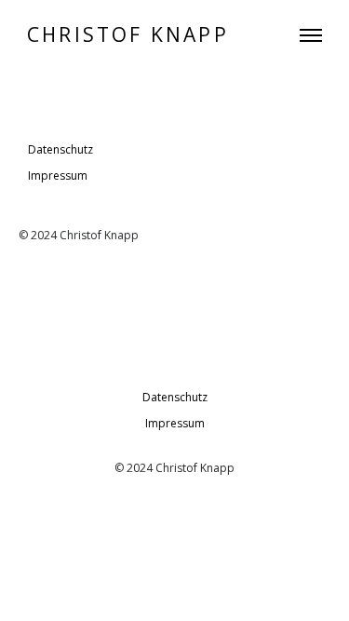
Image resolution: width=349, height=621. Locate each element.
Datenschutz (60, 149)
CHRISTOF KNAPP (128, 35)
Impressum (57, 175)
